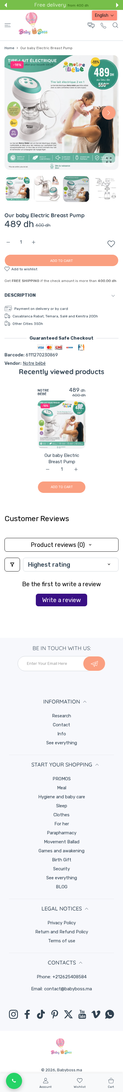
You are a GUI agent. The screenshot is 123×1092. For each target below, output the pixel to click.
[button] (5, 5)
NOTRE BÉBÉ (43, 392)
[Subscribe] (94, 663)
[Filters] (12, 565)
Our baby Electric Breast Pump (61, 458)
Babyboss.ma (69, 1070)
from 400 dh (78, 5)
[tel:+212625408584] (103, 25)
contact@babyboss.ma (68, 989)
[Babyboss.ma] (33, 25)
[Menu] (7, 25)
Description (20, 295)
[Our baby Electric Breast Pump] (62, 424)
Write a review (61, 600)
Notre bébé (34, 363)
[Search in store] (115, 25)
